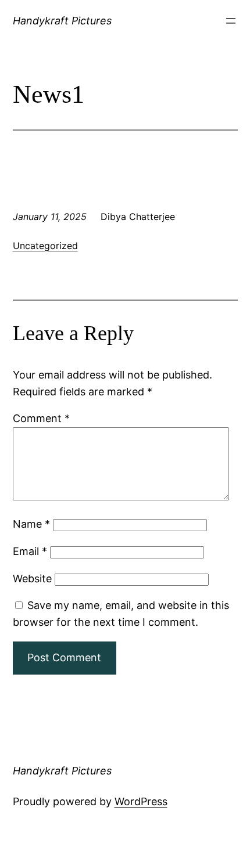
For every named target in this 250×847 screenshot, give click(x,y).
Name (31, 524)
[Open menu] (231, 21)
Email (30, 551)
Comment (41, 418)
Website (32, 578)
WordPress (141, 801)
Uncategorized (45, 245)
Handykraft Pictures (62, 21)
